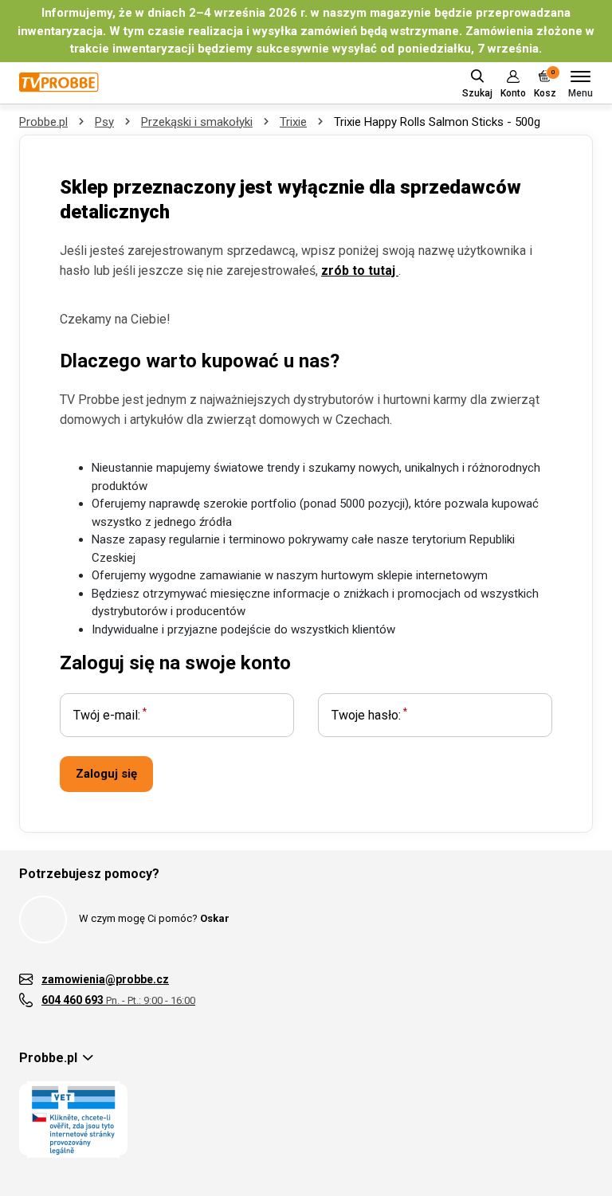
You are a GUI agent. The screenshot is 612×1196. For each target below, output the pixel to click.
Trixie (293, 122)
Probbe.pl (43, 122)
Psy (104, 122)
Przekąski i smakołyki (197, 122)
